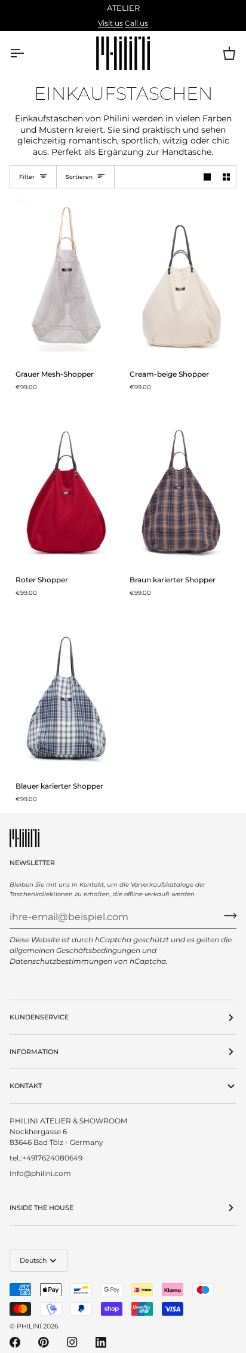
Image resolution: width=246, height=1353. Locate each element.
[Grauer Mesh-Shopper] (66, 278)
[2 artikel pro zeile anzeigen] (226, 177)
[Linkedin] (101, 1342)
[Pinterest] (43, 1342)
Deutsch (33, 1260)
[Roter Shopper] (66, 485)
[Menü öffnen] (27, 53)
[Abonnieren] (226, 915)
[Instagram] (72, 1342)
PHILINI (29, 1326)
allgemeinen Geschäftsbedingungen (75, 950)
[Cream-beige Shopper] (180, 278)
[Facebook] (15, 1342)
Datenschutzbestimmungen (61, 961)
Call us (136, 23)
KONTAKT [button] (26, 1086)
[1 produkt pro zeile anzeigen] (207, 177)
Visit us (110, 23)
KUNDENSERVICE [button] (39, 1017)
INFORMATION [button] (34, 1051)
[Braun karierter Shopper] (180, 485)
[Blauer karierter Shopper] (66, 690)
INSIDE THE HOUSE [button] (41, 1208)
